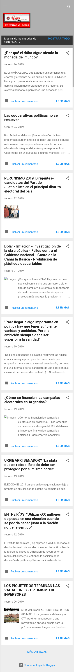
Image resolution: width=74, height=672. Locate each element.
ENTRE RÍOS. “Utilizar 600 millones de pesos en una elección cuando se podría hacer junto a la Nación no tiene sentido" (32, 520)
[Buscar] (69, 7)
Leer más (63, 101)
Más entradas (37, 651)
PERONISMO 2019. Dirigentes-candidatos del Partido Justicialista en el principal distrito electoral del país (32, 184)
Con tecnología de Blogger (39, 665)
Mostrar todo (59, 38)
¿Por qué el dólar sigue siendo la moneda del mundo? (31, 55)
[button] (67, 53)
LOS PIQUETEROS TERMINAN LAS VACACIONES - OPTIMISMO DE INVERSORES (32, 590)
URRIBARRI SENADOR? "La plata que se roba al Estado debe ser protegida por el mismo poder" (30, 464)
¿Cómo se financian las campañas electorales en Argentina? (32, 399)
